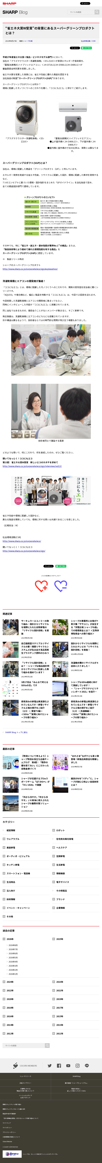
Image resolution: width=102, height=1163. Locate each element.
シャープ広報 (27, 41)
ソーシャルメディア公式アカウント (25, 1096)
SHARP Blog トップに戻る (16, 732)
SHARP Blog (76, 1076)
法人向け (11, 890)
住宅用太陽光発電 (64, 838)
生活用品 (11, 882)
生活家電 (60, 864)
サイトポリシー (7, 1128)
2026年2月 (13, 970)
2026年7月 (13, 949)
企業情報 (60, 907)
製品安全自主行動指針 (9, 1114)
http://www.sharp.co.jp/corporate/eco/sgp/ (24, 550)
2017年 (59, 1007)
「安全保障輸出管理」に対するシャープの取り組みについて (20, 1118)
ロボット (60, 830)
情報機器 (60, 873)
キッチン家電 (13, 864)
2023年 (59, 981)
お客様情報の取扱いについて (11, 1137)
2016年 (10, 1016)
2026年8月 (13, 945)
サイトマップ (7, 1123)
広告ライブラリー (25, 1083)
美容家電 (11, 847)
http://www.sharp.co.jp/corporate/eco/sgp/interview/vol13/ (32, 466)
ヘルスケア (61, 847)
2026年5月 (13, 957)
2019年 (59, 999)
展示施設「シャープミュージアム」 (76, 1083)
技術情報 (11, 899)
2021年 (59, 990)
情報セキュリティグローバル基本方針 (14, 1109)
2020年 (10, 999)
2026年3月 (13, 965)
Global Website (7, 1141)
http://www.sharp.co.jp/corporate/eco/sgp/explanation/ (30, 268)
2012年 (10, 1033)
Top (95, 1156)
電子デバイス (62, 882)
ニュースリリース (25, 1076)
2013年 (59, 1024)
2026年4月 (13, 961)
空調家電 (60, 856)
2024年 (10, 981)
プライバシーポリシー (9, 1132)
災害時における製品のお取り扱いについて (25, 1090)
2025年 (59, 939)
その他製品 (61, 890)
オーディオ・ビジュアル (18, 856)
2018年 (10, 1007)
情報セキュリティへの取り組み (12, 1104)
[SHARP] (9, 2)
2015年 (59, 1016)
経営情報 (11, 830)
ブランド (60, 899)
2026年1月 (13, 974)
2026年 (10, 939)
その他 (10, 916)
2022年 (10, 990)
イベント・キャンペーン (18, 907)
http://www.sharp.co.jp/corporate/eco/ (22, 541)
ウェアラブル (13, 838)
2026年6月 (13, 953)
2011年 (59, 1033)
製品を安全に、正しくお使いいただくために (76, 1090)
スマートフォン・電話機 (18, 873)
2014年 (10, 1024)
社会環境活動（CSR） (89, 41)
